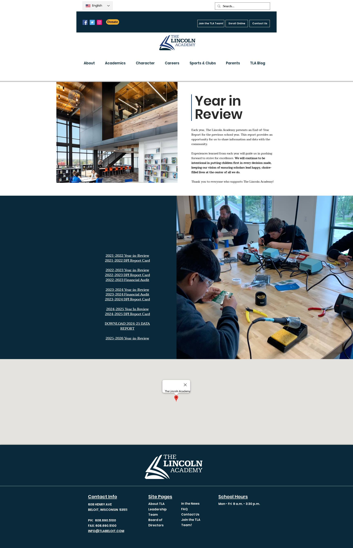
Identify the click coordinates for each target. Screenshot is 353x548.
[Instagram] (99, 22)
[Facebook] (85, 22)
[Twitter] (92, 22)
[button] (91, 63)
